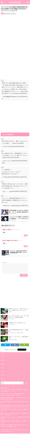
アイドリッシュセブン (11, 13)
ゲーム (2, 13)
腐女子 (2, 360)
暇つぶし (3, 378)
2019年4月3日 (20, 146)
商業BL (2, 364)
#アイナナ (9, 93)
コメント (4, 262)
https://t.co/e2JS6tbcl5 (18, 143)
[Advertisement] (15, 32)
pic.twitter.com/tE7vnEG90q (12, 157)
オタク (2, 356)
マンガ (2, 371)
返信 (26, 235)
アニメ (2, 367)
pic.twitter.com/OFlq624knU (20, 93)
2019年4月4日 (23, 191)
